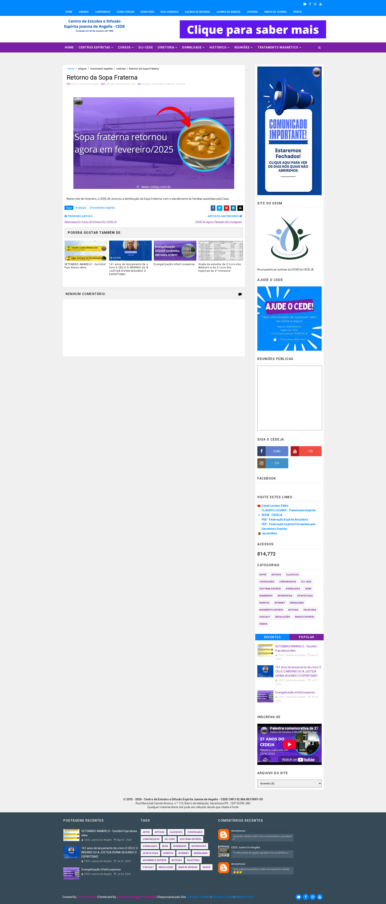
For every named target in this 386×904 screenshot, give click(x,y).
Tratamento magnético (278, 47)
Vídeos (297, 11)
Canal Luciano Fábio (275, 505)
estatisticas (305, 595)
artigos (82, 68)
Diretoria (166, 47)
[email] (304, 4)
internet (279, 603)
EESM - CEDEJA (272, 515)
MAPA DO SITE (244, 897)
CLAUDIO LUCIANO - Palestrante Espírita (289, 510)
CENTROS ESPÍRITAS (94, 47)
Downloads (192, 47)
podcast (264, 617)
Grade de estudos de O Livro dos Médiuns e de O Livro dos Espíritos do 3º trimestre (219, 268)
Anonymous (238, 830)
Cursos (124, 47)
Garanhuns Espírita (274, 528)
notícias (121, 68)
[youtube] (320, 4)
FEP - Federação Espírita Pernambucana (288, 524)
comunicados (287, 581)
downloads (293, 588)
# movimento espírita (102, 207)
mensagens (297, 603)
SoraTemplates (87, 897)
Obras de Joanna (275, 11)
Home (69, 11)
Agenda (84, 11)
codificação (266, 581)
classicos (292, 574)
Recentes (272, 637)
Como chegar (125, 11)
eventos (264, 603)
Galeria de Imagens (197, 11)
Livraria (252, 11)
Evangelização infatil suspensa (174, 264)
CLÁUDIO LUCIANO (198, 897)
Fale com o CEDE (222, 897)
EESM (308, 588)
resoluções (282, 617)
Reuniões (242, 47)
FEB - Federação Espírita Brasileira (285, 519)
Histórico (218, 47)
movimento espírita (101, 68)
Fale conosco (170, 11)
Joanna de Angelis (228, 11)
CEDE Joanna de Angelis (245, 847)
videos (263, 624)
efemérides (266, 595)
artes (262, 574)
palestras (310, 610)
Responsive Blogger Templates (136, 897)
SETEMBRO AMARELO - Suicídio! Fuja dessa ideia (85, 266)
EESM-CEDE (147, 11)
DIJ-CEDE (146, 47)
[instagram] (315, 4)
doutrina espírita (270, 588)
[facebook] (310, 4)
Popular (306, 637)
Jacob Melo (269, 533)
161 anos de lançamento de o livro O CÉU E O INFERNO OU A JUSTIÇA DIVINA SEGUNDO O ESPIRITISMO (128, 269)
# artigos (81, 207)
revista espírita (304, 617)
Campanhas (102, 11)
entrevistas (285, 595)
